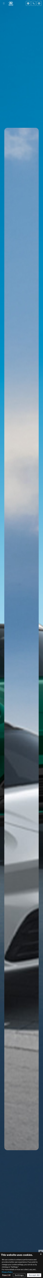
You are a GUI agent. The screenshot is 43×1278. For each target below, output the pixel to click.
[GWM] (11, 3)
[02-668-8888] (33, 3)
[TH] (39, 3)
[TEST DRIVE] (28, 3)
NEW (4, 19)
